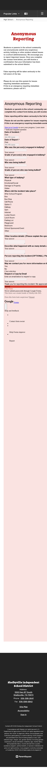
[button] (11, 13)
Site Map (24, 707)
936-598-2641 (27, 698)
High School (8, 19)
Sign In (23, 714)
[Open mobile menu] (42, 13)
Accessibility (23, 710)
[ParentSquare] (23, 756)
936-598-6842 (26, 701)
